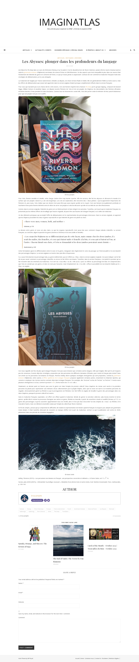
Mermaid (111, 509)
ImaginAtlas (69, 22)
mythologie (23, 511)
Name (20, 583)
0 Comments (117, 516)
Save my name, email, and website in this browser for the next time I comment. (44, 614)
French (69, 509)
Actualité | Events (43, 50)
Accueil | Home (79, 658)
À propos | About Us (95, 50)
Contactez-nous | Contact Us (93, 658)
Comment (21, 617)
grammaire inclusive (30, 72)
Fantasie (22, 509)
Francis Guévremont (59, 509)
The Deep (56, 511)
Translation (65, 511)
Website (21, 602)
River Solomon (41, 511)
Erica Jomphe (36, 496)
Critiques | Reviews (74, 58)
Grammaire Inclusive (79, 509)
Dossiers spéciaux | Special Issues (69, 50)
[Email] (48, 500)
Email (20, 592)
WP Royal (30, 658)
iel (53, 382)
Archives (112, 50)
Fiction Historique (38, 509)
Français (48, 509)
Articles (26, 50)
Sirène (49, 511)
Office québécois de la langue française (56, 378)
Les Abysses (103, 509)
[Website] (45, 500)
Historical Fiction (92, 509)
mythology (31, 511)
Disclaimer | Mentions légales (110, 658)
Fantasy (29, 509)
